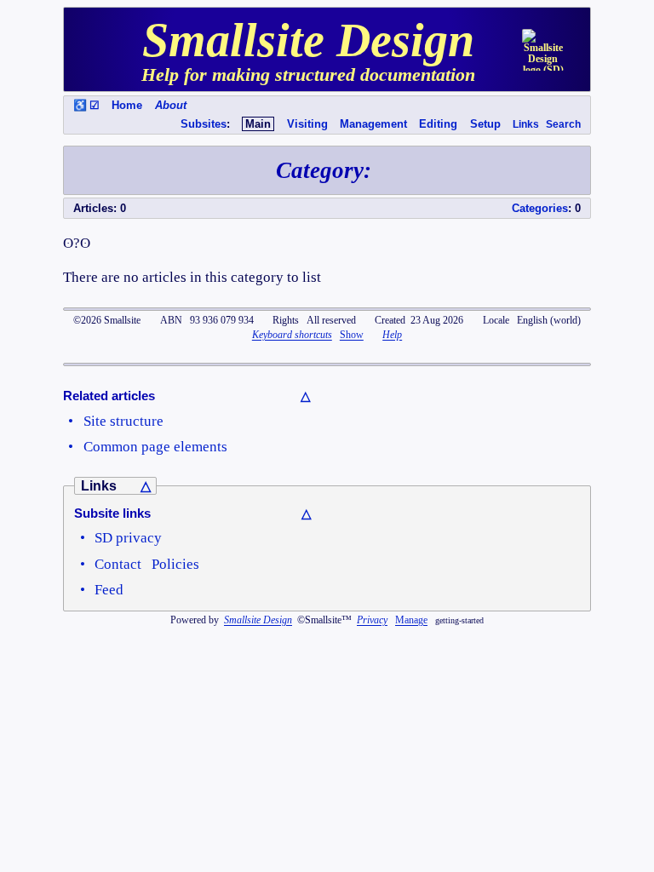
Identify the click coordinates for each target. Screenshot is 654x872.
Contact (118, 563)
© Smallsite (107, 320)
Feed (109, 589)
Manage (411, 620)
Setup (485, 124)
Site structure (123, 420)
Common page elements (155, 446)
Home (127, 105)
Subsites (204, 124)
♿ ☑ (86, 105)
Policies (175, 563)
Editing (438, 124)
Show (352, 335)
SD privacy (128, 537)
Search (563, 124)
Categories (540, 208)
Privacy (372, 620)
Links (526, 124)
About (170, 105)
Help (392, 335)
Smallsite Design (258, 620)
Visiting (307, 124)
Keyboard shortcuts (292, 335)
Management (373, 124)
